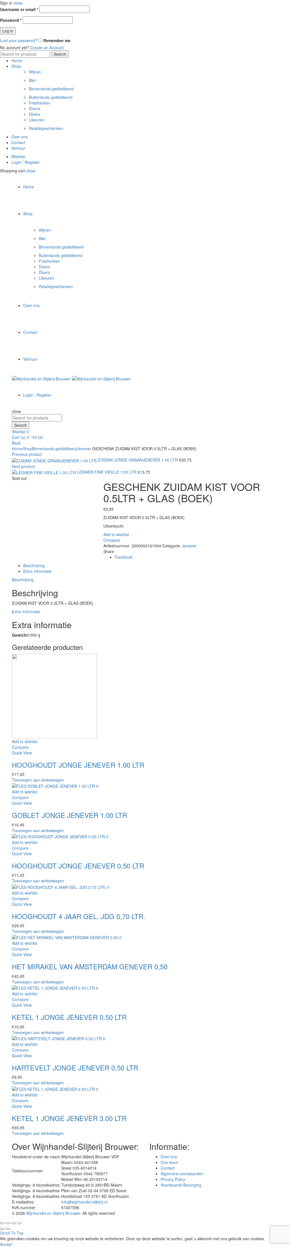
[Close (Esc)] (2, 1223)
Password (11, 20)
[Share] (8, 1223)
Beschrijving (34, 565)
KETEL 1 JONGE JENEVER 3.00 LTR (69, 1118)
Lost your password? (18, 40)
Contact (18, 142)
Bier (32, 80)
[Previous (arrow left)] (2, 1229)
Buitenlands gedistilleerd (50, 97)
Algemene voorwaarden (182, 1173)
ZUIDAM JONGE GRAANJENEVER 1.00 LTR (138, 460)
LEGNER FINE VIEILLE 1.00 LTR (107, 472)
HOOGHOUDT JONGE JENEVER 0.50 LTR (78, 865)
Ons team (169, 1162)
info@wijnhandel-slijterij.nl (84, 1202)
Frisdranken (39, 103)
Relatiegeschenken (46, 128)
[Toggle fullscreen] (13, 1223)
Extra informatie (37, 571)
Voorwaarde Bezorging (181, 1185)
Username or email (19, 9)
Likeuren (36, 120)
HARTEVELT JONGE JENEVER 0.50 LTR (75, 1067)
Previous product (27, 454)
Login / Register (25, 162)
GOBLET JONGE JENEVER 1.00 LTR (69, 815)
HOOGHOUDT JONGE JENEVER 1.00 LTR (78, 765)
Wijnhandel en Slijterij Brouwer (53, 1213)
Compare (111, 540)
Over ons (19, 137)
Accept (6, 1244)
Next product (23, 466)
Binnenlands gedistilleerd (51, 89)
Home (16, 60)
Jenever (84, 448)
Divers (34, 108)
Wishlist (18, 156)
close (18, 3)
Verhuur (18, 148)
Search (60, 54)
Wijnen (35, 72)
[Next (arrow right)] (8, 1229)
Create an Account (47, 47)
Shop (16, 66)
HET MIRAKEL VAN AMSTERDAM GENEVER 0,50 (89, 966)
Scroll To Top (12, 1233)
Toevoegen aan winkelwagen (38, 780)
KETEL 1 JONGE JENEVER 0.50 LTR (69, 1017)
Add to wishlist (116, 534)
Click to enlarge (26, 490)
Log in (7, 31)
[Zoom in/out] (19, 1223)
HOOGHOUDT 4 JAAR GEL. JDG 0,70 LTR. (78, 916)
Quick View (22, 753)
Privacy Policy (173, 1179)
